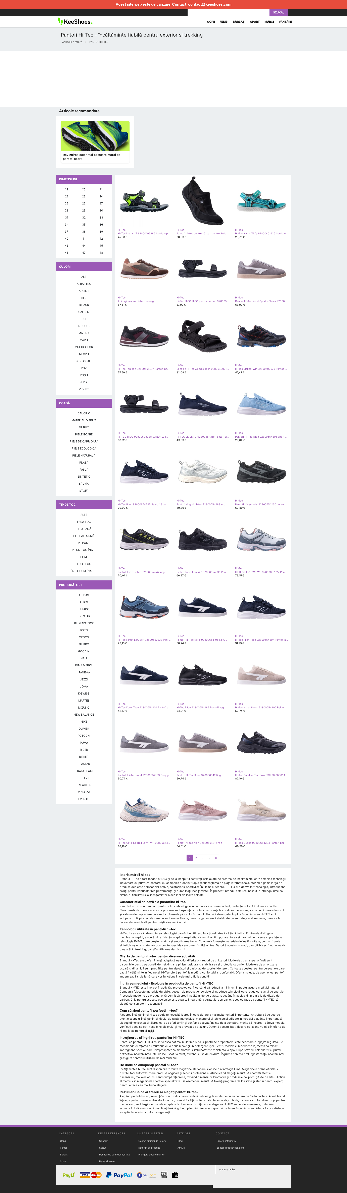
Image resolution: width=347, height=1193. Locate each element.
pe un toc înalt (84, 550)
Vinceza (84, 792)
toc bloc (84, 564)
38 (84, 231)
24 (101, 196)
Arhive (181, 1147)
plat (83, 557)
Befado (84, 609)
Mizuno (84, 707)
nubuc (84, 427)
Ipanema (84, 672)
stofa (83, 490)
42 (101, 238)
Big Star (84, 616)
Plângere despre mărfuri (151, 1154)
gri (84, 319)
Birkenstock (84, 623)
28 (66, 210)
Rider (84, 749)
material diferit (83, 420)
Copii (63, 1140)
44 (84, 245)
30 (101, 210)
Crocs (84, 637)
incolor (84, 326)
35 (84, 224)
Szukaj (278, 12)
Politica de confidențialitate (114, 1154)
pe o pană (84, 528)
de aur (84, 304)
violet (84, 389)
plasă (83, 462)
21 (101, 189)
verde (84, 382)
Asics (84, 602)
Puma (84, 742)
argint (84, 290)
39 (101, 231)
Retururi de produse (149, 1147)
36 (101, 224)
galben (83, 312)
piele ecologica (84, 448)
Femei (63, 1147)
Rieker (84, 756)
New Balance (84, 714)
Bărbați (64, 1154)
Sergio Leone (84, 770)
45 (101, 245)
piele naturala (83, 455)
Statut (102, 1147)
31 (66, 217)
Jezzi (84, 679)
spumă (84, 483)
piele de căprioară (84, 441)
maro (84, 340)
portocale (84, 361)
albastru (84, 283)
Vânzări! (285, 21)
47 (84, 252)
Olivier (84, 728)
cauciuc (84, 413)
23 (84, 196)
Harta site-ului (107, 1161)
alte (84, 514)
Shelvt (84, 777)
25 (66, 203)
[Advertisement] (120, 79)
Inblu (84, 658)
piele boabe (84, 434)
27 (101, 203)
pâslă (84, 469)
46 (66, 252)
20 (84, 189)
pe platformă (83, 535)
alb (84, 276)
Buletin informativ (226, 1140)
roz (84, 368)
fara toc (84, 521)
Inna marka (84, 665)
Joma (84, 686)
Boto (84, 630)
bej (83, 297)
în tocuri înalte (83, 571)
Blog (180, 1140)
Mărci (269, 21)
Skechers (84, 784)
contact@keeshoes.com (209, 4)
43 (66, 245)
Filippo (84, 644)
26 (84, 203)
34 (66, 224)
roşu (84, 375)
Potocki (84, 735)
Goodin (84, 651)
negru (84, 354)
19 (66, 189)
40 (66, 238)
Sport (63, 1161)
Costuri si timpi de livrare (152, 1140)
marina (84, 333)
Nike (84, 721)
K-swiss (84, 693)
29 (84, 210)
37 (66, 231)
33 (101, 217)
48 (101, 252)
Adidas (84, 595)
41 (84, 238)
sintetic (84, 476)
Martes (84, 700)
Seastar (84, 763)
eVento (84, 799)
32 (84, 217)
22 (66, 196)
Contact (103, 1140)
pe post (84, 542)
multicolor (84, 347)
